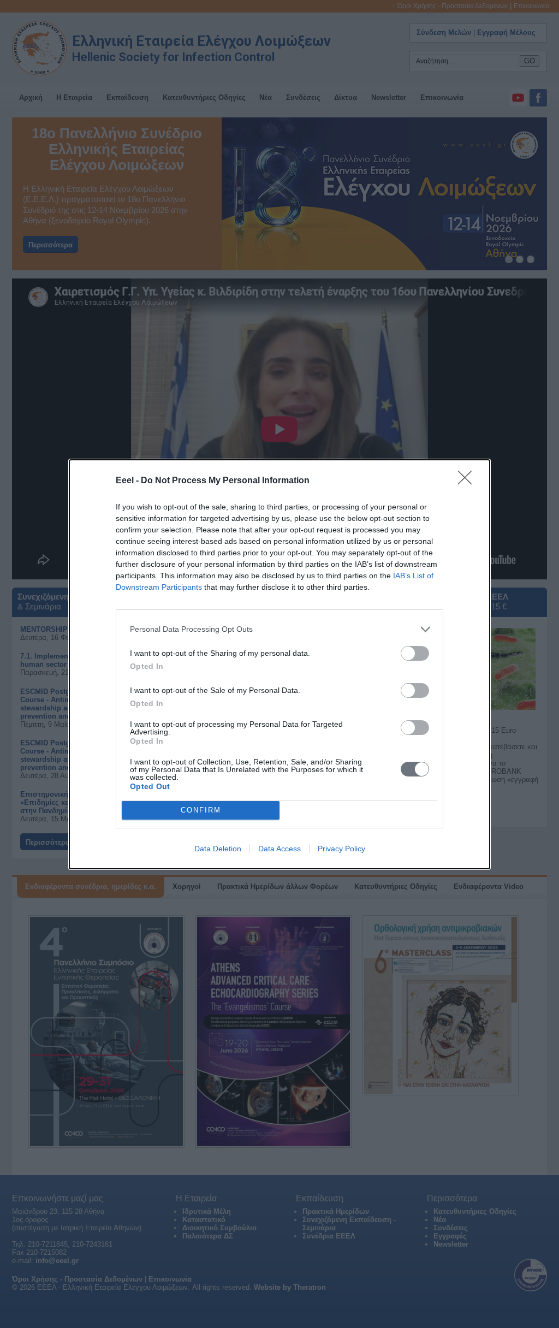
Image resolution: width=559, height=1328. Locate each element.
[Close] (468, 481)
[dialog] (279, 664)
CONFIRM (201, 810)
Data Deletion (217, 848)
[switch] (415, 653)
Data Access (279, 848)
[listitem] (279, 629)
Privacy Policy (341, 848)
